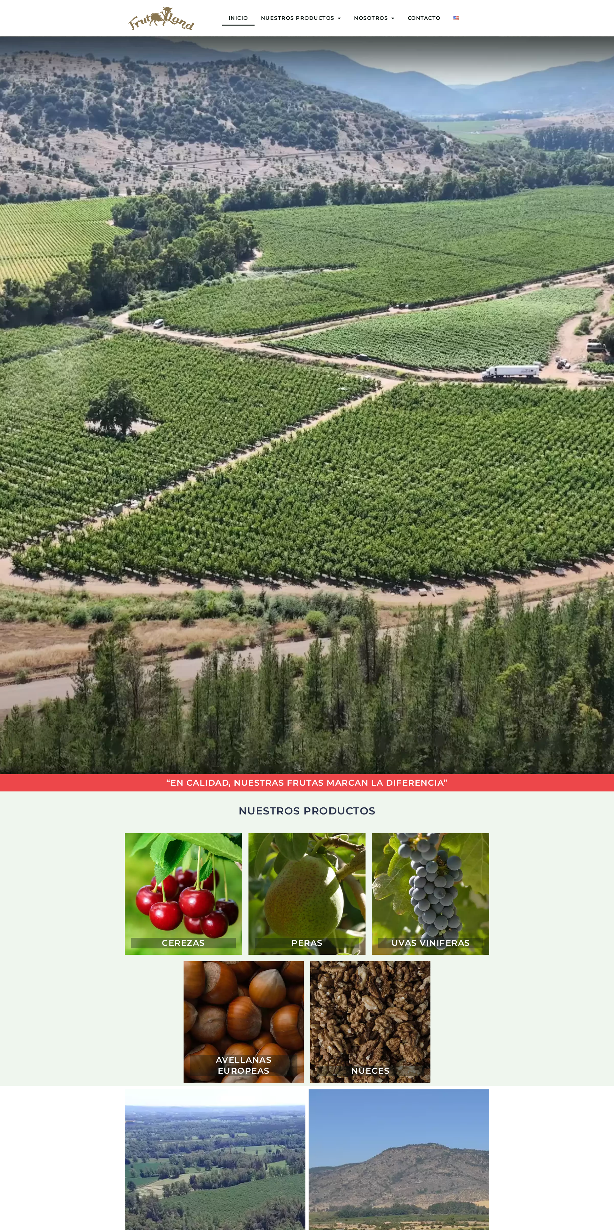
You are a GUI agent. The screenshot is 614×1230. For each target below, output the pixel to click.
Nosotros (371, 18)
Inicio (238, 18)
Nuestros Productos (298, 18)
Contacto (424, 18)
